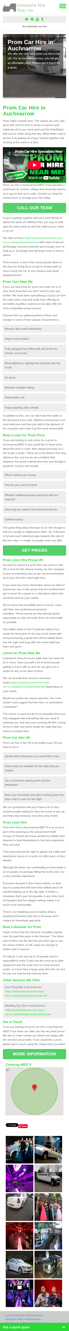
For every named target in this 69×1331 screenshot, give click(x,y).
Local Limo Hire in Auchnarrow (23, 1315)
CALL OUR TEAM (34, 207)
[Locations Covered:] (4, 5)
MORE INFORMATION (34, 1054)
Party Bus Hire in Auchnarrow (23, 1319)
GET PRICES (35, 550)
